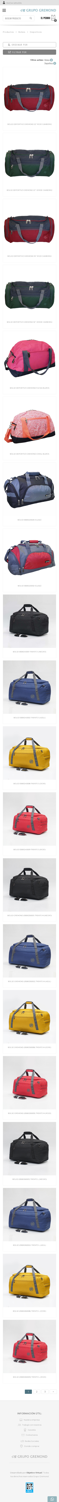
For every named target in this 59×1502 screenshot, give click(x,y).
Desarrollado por (26, 1472)
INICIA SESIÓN (14, 3)
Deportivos (36, 32)
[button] (29, 44)
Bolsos (21, 32)
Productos (8, 32)
